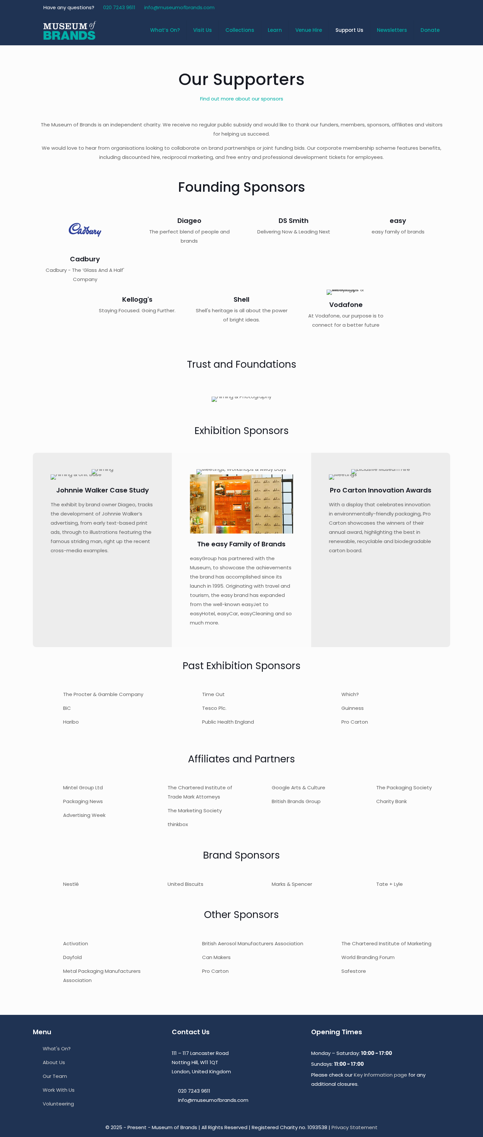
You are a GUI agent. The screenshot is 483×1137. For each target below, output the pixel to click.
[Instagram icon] (427, 7)
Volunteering (58, 1103)
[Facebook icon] (403, 7)
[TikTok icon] (435, 7)
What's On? (57, 1048)
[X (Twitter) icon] (411, 7)
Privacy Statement (355, 1127)
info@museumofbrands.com (179, 7)
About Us (54, 1062)
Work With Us (59, 1089)
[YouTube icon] (419, 7)
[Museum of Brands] (70, 30)
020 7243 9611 (119, 7)
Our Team (55, 1076)
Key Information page (380, 1074)
